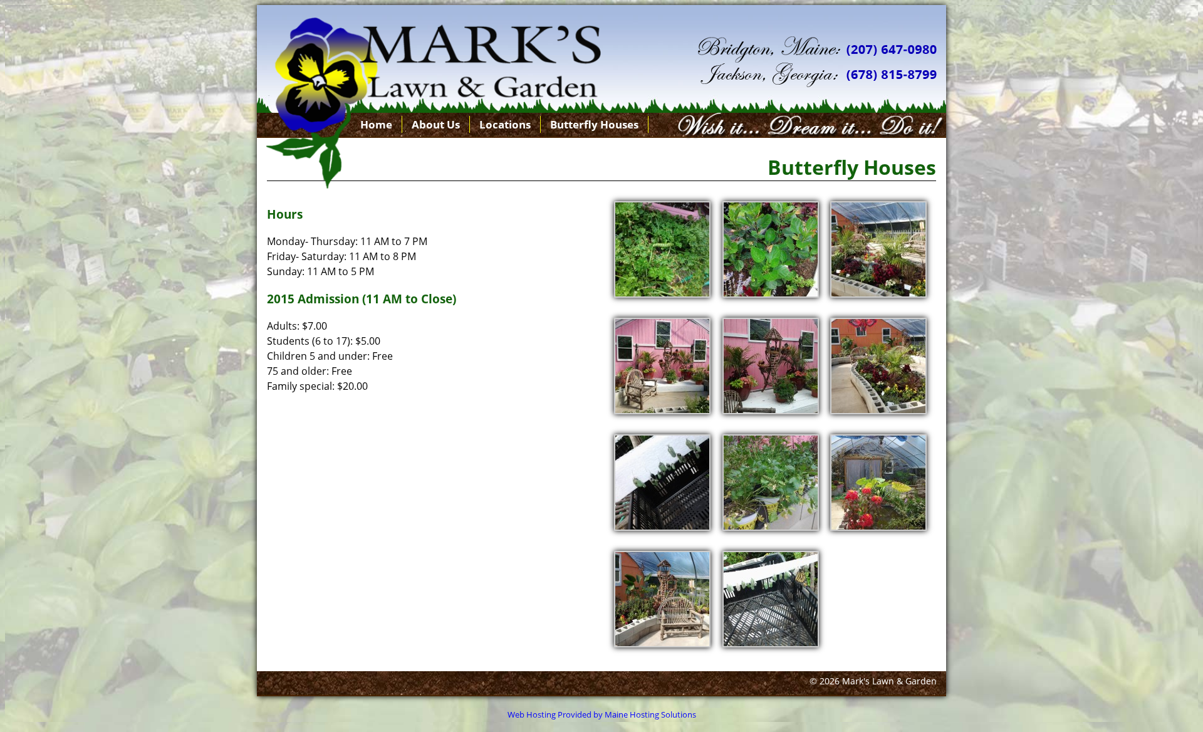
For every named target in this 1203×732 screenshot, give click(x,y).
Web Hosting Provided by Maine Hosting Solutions (602, 714)
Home (376, 124)
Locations (505, 124)
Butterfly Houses (594, 124)
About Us (436, 124)
